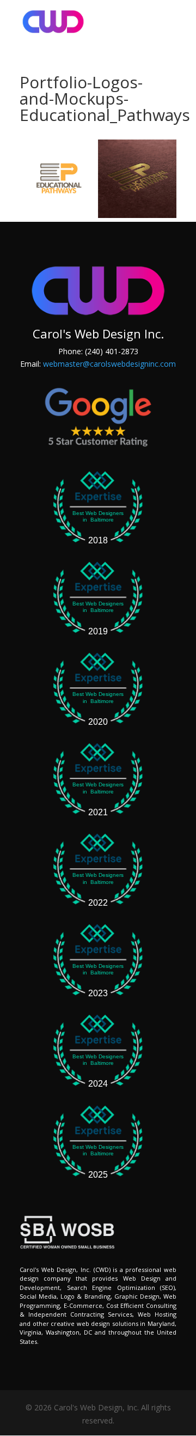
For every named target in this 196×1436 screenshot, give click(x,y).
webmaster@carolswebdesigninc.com (109, 364)
